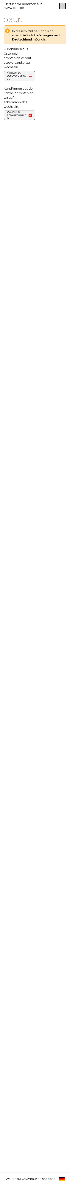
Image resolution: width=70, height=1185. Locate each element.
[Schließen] (63, 6)
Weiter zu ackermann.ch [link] (16, 115)
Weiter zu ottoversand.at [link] (16, 75)
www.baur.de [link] (31, 1178)
